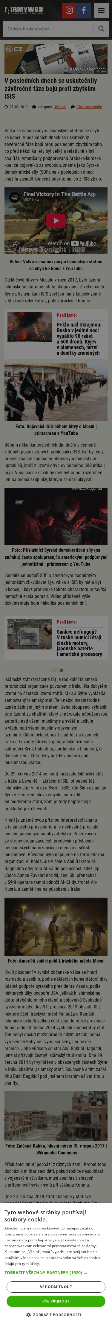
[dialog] (56, 1264)
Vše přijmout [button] (56, 1301)
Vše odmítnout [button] (56, 1286)
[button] (56, 1272)
